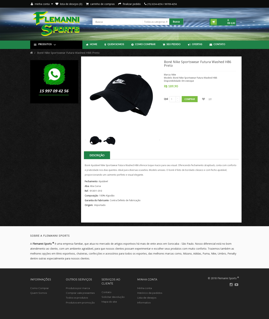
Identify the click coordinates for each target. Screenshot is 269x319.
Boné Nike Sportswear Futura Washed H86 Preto (68, 52)
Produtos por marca (78, 288)
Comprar (189, 99)
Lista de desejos (146, 297)
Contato (219, 44)
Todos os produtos (77, 297)
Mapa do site (109, 301)
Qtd (166, 98)
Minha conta (144, 288)
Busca (176, 21)
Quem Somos (115, 44)
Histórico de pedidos (149, 292)
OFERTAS (196, 44)
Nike (173, 74)
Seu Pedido (173, 44)
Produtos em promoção (80, 302)
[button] (223, 22)
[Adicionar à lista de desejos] (203, 99)
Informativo (144, 302)
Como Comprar (144, 44)
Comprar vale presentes (80, 292)
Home (93, 44)
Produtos (45, 44)
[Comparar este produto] (210, 99)
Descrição (96, 155)
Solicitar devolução (113, 296)
